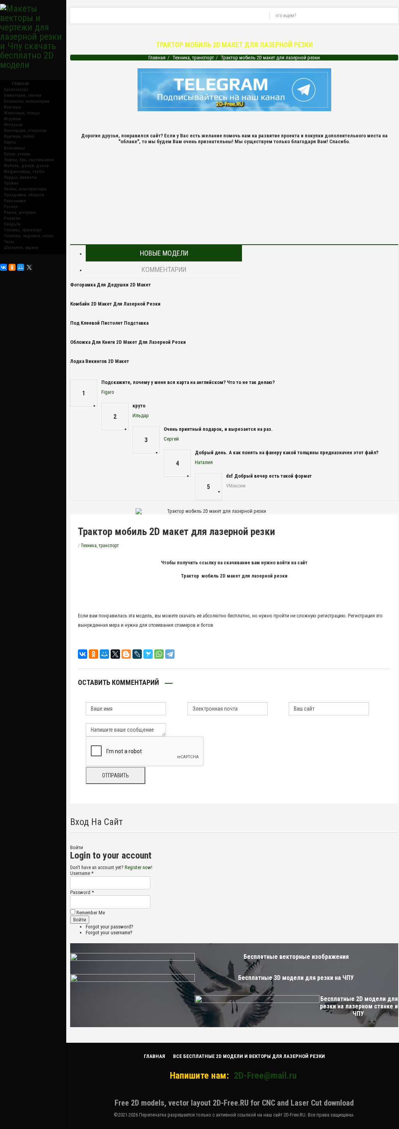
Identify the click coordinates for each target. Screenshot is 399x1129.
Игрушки (12, 118)
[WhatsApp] (159, 654)
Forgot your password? (109, 927)
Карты (10, 142)
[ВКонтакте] (3, 267)
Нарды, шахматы (20, 177)
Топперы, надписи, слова (28, 235)
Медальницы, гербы (24, 171)
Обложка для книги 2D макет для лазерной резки (128, 342)
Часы (9, 241)
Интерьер (13, 124)
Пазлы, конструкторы (25, 189)
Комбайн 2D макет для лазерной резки (115, 304)
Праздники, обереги (24, 194)
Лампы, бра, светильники (29, 159)
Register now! (138, 867)
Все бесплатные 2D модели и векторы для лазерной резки (249, 1056)
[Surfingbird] (148, 654)
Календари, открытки (25, 130)
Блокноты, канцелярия (26, 101)
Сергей (171, 439)
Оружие (11, 183)
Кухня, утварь (17, 153)
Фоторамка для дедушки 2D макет (110, 285)
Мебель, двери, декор (26, 165)
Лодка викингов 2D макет (99, 361)
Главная (157, 57)
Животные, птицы (21, 113)
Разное (11, 206)
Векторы (12, 107)
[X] (29, 267)
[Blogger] (126, 654)
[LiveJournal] (137, 654)
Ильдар (140, 415)
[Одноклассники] (12, 267)
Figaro (107, 392)
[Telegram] (170, 654)
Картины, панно (19, 136)
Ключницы (14, 148)
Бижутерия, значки (22, 95)
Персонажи (15, 200)
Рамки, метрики (19, 212)
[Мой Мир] (20, 267)
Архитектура (16, 89)
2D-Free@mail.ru (265, 1075)
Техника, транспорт (23, 230)
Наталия (204, 462)
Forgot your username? (109, 932)
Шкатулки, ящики (21, 247)
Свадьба (12, 224)
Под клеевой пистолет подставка (109, 323)
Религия (12, 218)
